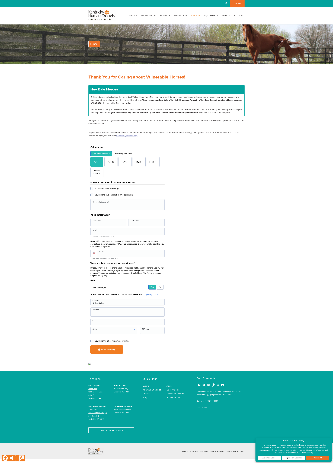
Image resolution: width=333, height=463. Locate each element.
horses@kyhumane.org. (126, 135)
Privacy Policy (173, 397)
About (169, 386)
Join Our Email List (152, 390)
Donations (92, 389)
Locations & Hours (175, 393)
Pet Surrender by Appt (97, 413)
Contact (146, 393)
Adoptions (92, 410)
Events (146, 386)
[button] (226, 3)
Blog (145, 397)
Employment (172, 390)
